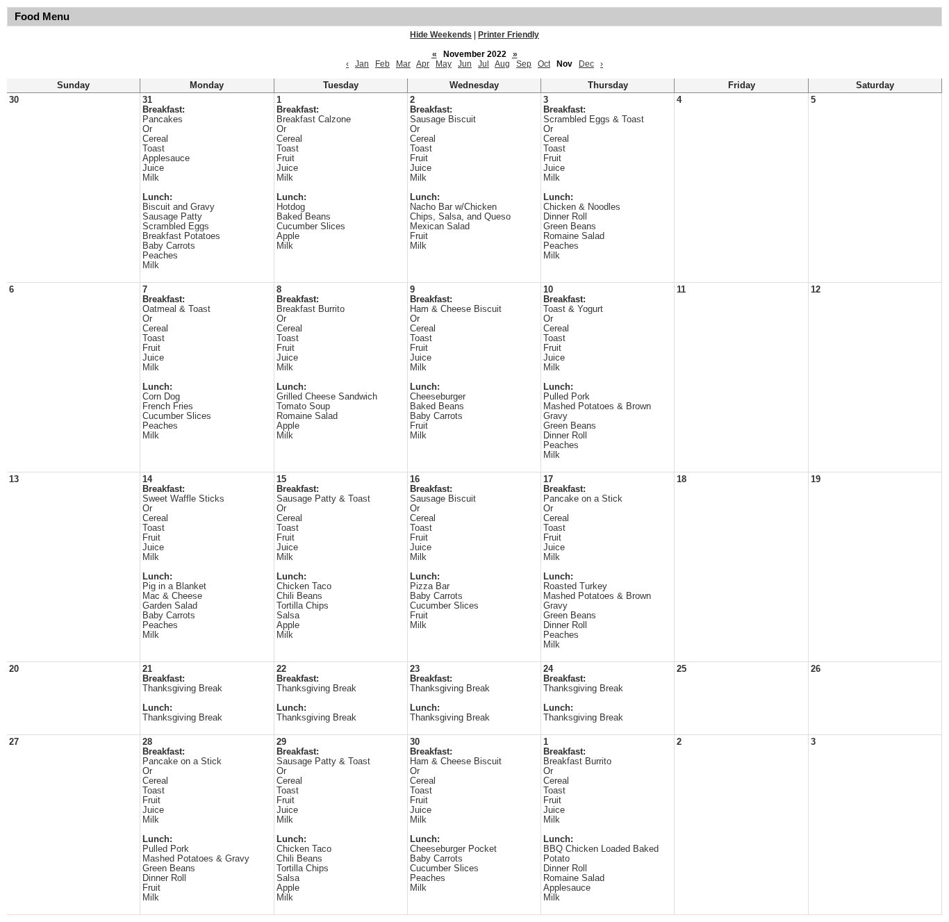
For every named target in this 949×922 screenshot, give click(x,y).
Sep (523, 64)
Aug (502, 64)
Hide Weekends (441, 35)
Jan (362, 64)
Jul (483, 64)
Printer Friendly (508, 35)
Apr (422, 64)
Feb (382, 64)
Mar (403, 64)
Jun (465, 64)
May (444, 64)
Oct (544, 64)
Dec (586, 64)
